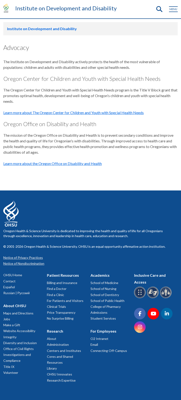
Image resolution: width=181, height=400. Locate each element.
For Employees (103, 331)
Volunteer (10, 373)
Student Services (103, 318)
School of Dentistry (104, 295)
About (51, 339)
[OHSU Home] (7, 8)
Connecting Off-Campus (108, 351)
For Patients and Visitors (65, 301)
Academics (100, 275)
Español (9, 287)
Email (94, 344)
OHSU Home (12, 275)
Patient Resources (63, 275)
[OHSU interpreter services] (166, 297)
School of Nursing (103, 289)
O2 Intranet (99, 339)
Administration (58, 344)
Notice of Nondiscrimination (23, 263)
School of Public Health (107, 301)
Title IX (8, 367)
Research (55, 331)
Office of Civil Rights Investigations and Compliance (18, 355)
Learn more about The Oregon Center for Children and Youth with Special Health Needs (73, 112)
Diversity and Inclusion (20, 343)
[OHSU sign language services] (153, 297)
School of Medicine (104, 283)
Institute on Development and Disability (66, 8)
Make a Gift (11, 325)
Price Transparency (61, 312)
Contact (9, 281)
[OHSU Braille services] (140, 297)
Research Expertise (61, 380)
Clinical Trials (56, 307)
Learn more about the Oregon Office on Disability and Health (52, 163)
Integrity (9, 337)
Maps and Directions (18, 313)
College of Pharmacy (105, 307)
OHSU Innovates (59, 374)
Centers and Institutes (64, 351)
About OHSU (14, 305)
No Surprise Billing (60, 318)
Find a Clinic (55, 295)
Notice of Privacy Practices (23, 258)
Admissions (98, 312)
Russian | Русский (16, 293)
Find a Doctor (56, 289)
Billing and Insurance (62, 283)
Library (52, 368)
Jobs (6, 319)
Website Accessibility (19, 331)
